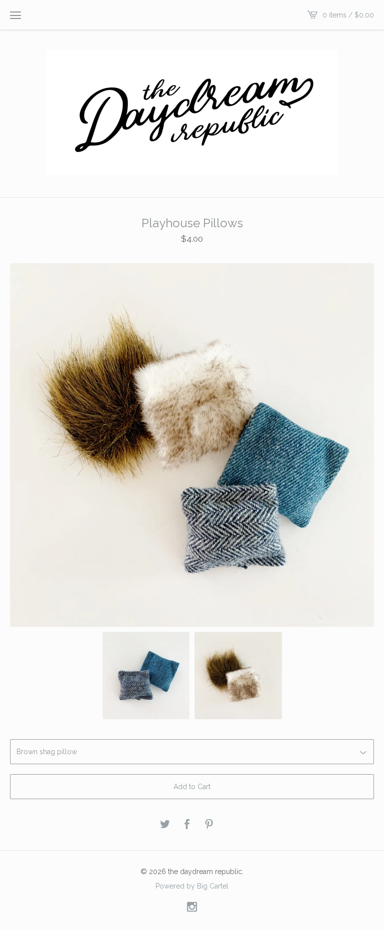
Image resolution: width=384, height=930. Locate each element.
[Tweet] (165, 825)
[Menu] (15, 14)
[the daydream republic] (192, 112)
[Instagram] (192, 907)
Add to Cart (192, 787)
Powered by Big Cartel (192, 885)
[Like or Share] (187, 825)
